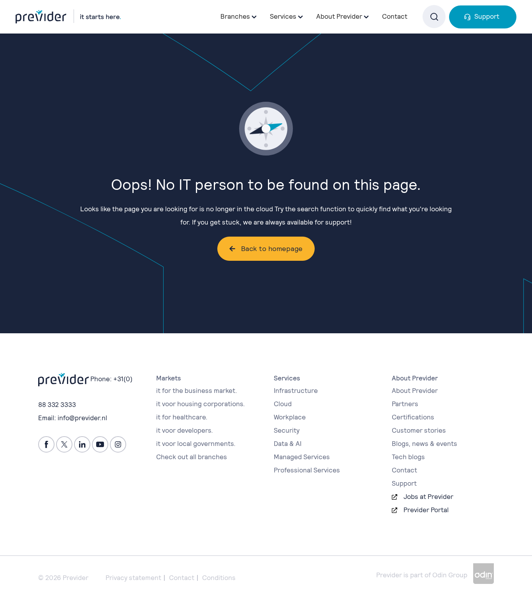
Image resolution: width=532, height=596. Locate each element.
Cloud (283, 404)
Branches (235, 16)
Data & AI (287, 443)
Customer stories (419, 430)
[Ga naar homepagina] (68, 16)
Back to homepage (272, 248)
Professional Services (307, 470)
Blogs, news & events (424, 443)
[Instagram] (118, 444)
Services (283, 16)
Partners (405, 404)
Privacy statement (133, 577)
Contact (394, 16)
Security (286, 430)
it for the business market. (196, 390)
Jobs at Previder (428, 496)
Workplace (290, 417)
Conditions (219, 577)
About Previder (415, 390)
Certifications (413, 417)
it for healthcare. (182, 417)
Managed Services (302, 457)
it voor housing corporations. (200, 404)
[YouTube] (100, 444)
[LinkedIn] (82, 444)
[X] (64, 444)
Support (486, 16)
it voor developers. (184, 430)
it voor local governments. (196, 443)
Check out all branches (191, 457)
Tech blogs (408, 457)
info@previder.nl (82, 418)
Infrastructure (296, 390)
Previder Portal (426, 510)
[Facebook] (46, 444)
